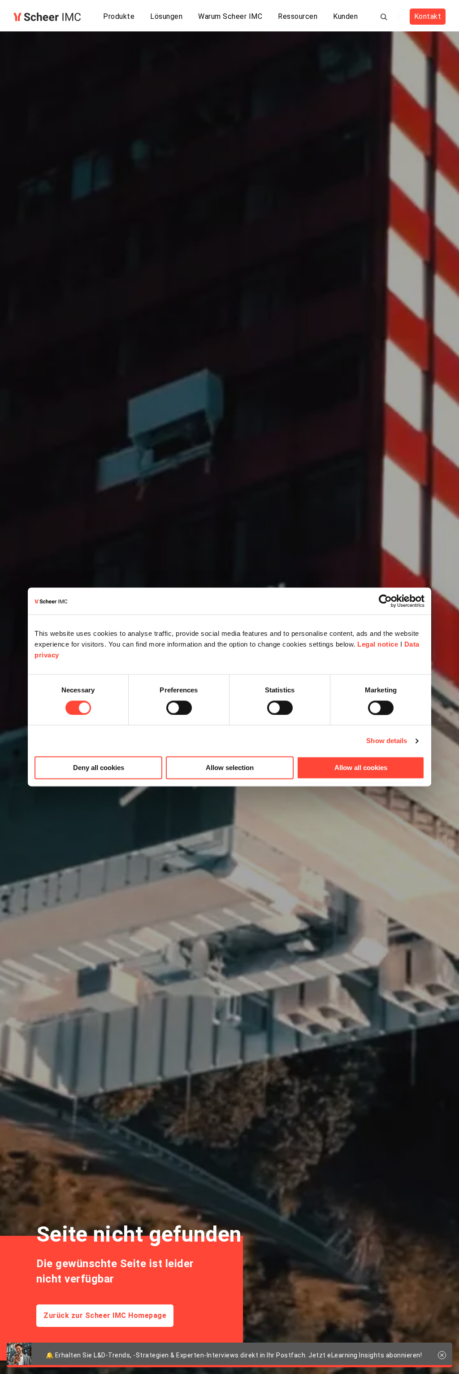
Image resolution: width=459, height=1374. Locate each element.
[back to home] (47, 17)
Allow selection (230, 768)
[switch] (179, 707)
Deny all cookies (98, 768)
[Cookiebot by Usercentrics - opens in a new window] (385, 601)
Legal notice (377, 644)
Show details (386, 740)
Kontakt (428, 16)
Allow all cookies (360, 768)
